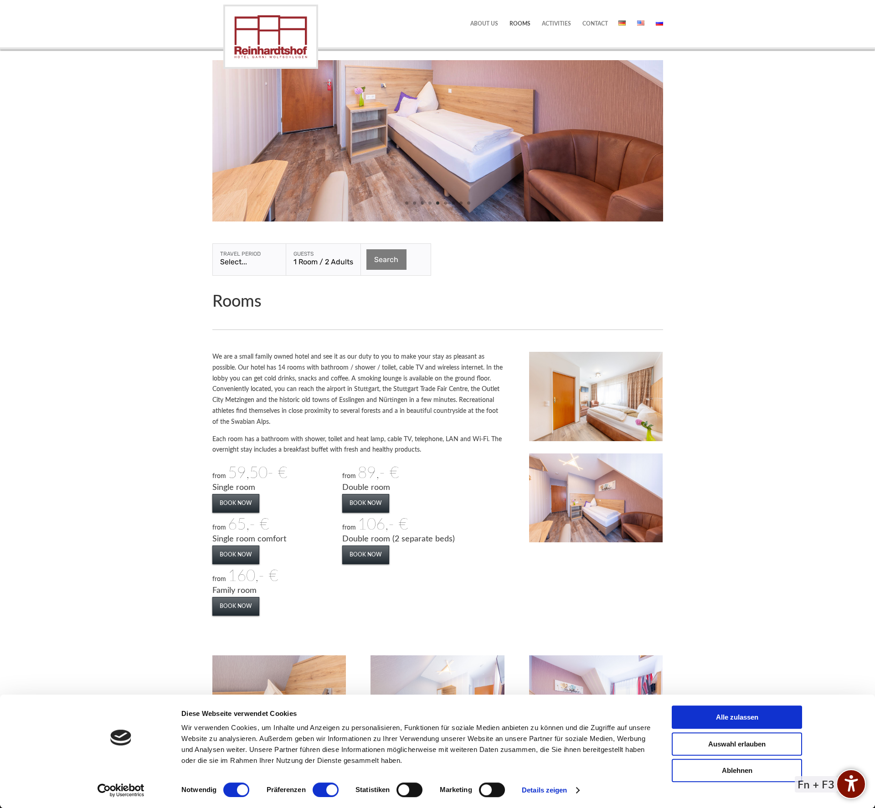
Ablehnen (737, 770)
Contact (595, 23)
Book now (236, 503)
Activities (556, 23)
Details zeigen (544, 790)
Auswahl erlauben (737, 744)
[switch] (326, 789)
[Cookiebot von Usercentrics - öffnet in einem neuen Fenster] (121, 790)
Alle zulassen (737, 717)
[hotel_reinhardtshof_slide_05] (437, 219)
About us (484, 23)
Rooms (520, 23)
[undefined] (851, 784)
